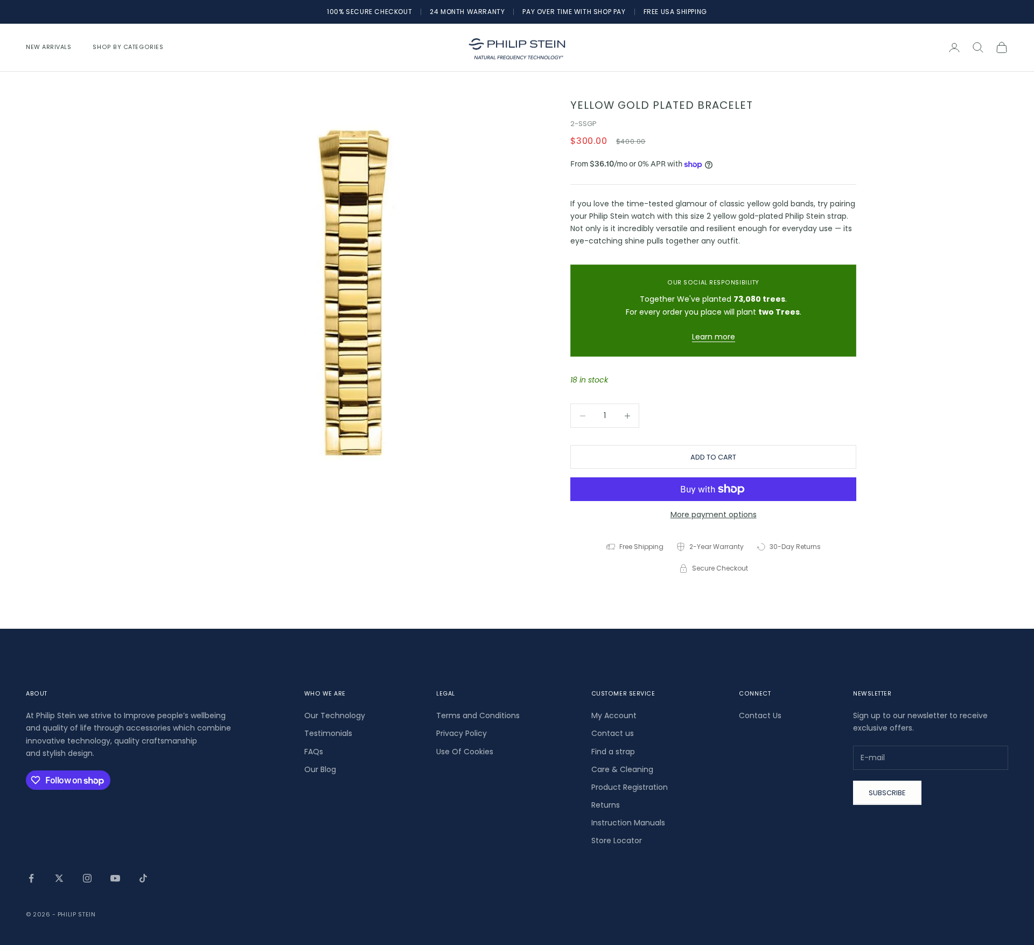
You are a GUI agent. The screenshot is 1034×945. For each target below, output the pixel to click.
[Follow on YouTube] (115, 878)
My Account (614, 715)
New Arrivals (48, 47)
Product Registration (629, 787)
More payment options (713, 514)
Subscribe (887, 793)
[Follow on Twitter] (59, 878)
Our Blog (320, 769)
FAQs (313, 751)
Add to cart (713, 457)
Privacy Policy (461, 733)
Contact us (612, 733)
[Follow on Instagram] (87, 878)
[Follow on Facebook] (31, 878)
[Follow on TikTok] (143, 878)
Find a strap (613, 751)
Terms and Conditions (478, 715)
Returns (605, 805)
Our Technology (334, 715)
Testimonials (328, 733)
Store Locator (616, 840)
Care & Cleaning (622, 769)
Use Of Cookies (464, 751)
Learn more (713, 336)
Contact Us (760, 715)
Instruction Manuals (628, 822)
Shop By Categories (128, 47)
